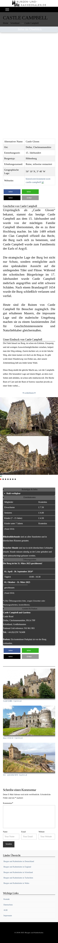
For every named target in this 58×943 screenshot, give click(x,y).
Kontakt (7, 899)
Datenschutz (8, 905)
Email (23, 832)
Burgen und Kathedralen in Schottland (18, 872)
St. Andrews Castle (15, 775)
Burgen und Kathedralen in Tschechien (18, 878)
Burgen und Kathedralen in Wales (16, 883)
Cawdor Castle (12, 701)
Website (42, 832)
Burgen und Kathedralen (34, 932)
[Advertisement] (29, 65)
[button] (7, 9)
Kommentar (8, 803)
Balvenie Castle (13, 738)
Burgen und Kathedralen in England (17, 867)
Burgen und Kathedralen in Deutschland (19, 861)
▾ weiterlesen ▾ (29, 393)
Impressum (8, 916)
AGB (5, 910)
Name (5, 832)
